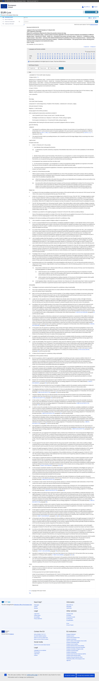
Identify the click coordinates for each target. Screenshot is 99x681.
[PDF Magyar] (72, 58)
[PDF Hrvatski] (62, 58)
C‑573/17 (40, 551)
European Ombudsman (71, 652)
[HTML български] (38, 56)
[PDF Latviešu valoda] (67, 58)
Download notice (9, 17)
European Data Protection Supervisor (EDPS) (76, 653)
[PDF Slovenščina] (89, 58)
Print (95, 18)
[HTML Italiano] (65, 56)
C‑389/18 (39, 392)
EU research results (71, 617)
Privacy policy (37, 652)
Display (61, 68)
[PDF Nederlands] (77, 58)
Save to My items (9, 19)
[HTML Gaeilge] (60, 56)
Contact (35, 606)
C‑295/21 (90, 381)
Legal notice (36, 613)
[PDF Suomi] (91, 58)
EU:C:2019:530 (46, 551)
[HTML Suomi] (91, 56)
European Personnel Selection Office (74, 657)
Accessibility (37, 617)
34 (51, 397)
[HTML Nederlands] (77, 56)
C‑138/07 (54, 554)
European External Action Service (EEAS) (75, 645)
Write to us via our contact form (41, 637)
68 (38, 351)
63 (70, 554)
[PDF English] (55, 58)
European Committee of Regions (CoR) (75, 649)
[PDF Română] (84, 58)
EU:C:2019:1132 (46, 392)
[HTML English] (55, 56)
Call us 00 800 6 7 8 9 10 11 (40, 634)
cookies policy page (32, 674)
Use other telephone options (40, 636)
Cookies (36, 655)
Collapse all (93, 46)
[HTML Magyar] (72, 56)
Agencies (69, 660)
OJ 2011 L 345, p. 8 (45, 132)
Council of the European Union (73, 637)
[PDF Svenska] (94, 58)
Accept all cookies (70, 675)
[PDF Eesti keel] (50, 58)
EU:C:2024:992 (84, 312)
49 (63, 490)
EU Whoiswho (70, 618)
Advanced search (94, 24)
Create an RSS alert (9, 23)
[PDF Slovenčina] (86, 58)
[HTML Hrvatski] (62, 56)
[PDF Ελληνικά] (52, 58)
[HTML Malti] (74, 56)
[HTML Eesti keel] (50, 56)
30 (45, 383)
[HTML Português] (82, 56)
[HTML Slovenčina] (86, 56)
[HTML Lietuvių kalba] (69, 56)
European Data (70, 613)
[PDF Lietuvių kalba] (69, 58)
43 (56, 516)
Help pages (36, 604)
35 (38, 404)
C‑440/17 (39, 516)
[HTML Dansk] (45, 56)
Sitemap (36, 608)
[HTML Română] (84, 56)
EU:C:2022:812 (35, 383)
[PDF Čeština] (43, 58)
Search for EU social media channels (42, 644)
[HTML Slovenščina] (89, 56)
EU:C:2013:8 (86, 349)
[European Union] (5, 632)
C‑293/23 (77, 312)
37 (46, 423)
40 (94, 312)
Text (30, 72)
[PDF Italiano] (65, 58)
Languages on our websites (40, 650)
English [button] (95, 6)
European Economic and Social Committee (76, 647)
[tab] (61, 49)
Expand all (86, 46)
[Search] (96, 21)
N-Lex (68, 623)
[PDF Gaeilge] (60, 58)
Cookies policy (37, 615)
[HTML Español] (40, 56)
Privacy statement (38, 618)
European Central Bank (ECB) (73, 642)
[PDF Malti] (74, 58)
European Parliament (71, 634)
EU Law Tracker (70, 625)
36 (60, 413)
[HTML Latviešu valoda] (67, 56)
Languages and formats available (37, 49)
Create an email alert (10, 21)
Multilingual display (34, 65)
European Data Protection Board (73, 655)
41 (45, 325)
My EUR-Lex (87, 6)
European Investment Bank (72, 650)
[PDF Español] (40, 58)
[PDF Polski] (79, 58)
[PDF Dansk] (45, 58)
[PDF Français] (57, 58)
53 (46, 502)
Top (30, 593)
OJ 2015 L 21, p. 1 (87, 132)
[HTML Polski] (79, 56)
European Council (70, 636)
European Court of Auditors (72, 644)
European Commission (71, 639)
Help (91, 18)
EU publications (70, 620)
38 (91, 428)
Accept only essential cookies (85, 675)
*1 (37, 77)
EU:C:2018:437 (45, 516)
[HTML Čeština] (43, 56)
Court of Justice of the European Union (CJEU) (77, 640)
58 (56, 551)
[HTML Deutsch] (48, 56)
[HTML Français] (57, 56)
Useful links (69, 608)
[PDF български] (38, 58)
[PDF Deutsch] (48, 58)
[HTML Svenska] (94, 56)
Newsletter (69, 606)
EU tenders (69, 615)
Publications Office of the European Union (23, 604)
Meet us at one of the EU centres (41, 639)
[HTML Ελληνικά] (52, 56)
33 (56, 392)
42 (59, 465)
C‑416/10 (80, 349)
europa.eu (11, 634)
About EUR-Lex (70, 604)
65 (73, 554)
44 (61, 465)
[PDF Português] (82, 58)
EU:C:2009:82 (60, 554)
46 (60, 479)
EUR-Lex (6, 12)
